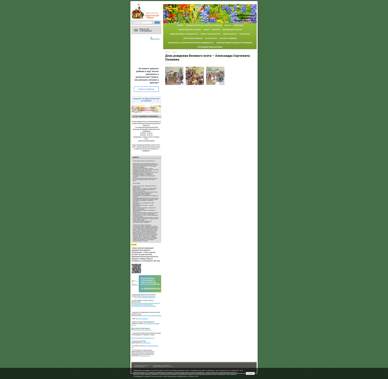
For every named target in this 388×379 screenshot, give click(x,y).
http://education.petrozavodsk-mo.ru (142, 338)
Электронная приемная (193, 38)
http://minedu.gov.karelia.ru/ (142, 330)
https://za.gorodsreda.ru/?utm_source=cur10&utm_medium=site (144, 296)
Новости (227, 25)
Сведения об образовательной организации (204, 25)
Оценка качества (230, 34)
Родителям (238, 25)
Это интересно (211, 38)
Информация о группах (232, 30)
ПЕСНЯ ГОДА (136, 183)
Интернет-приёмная (228, 38)
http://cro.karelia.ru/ (142, 318)
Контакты (216, 30)
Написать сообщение (146, 89)
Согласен (250, 373)
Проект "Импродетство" (210, 34)
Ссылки (206, 30)
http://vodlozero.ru (146, 342)
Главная (180, 25)
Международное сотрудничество (184, 34)
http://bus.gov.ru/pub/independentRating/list (153, 315)
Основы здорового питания (189, 30)
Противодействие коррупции (210, 47)
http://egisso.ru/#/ (145, 356)
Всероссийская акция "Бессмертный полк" (144, 161)
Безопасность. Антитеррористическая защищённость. (191, 43)
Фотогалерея (244, 34)
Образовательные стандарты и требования (234, 43)
